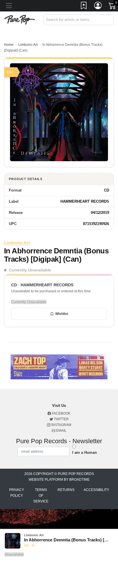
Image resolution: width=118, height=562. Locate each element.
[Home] (19, 19)
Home (8, 45)
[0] (112, 7)
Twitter (61, 419)
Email (60, 431)
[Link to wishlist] (84, 6)
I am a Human (84, 452)
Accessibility (96, 490)
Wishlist (61, 314)
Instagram (60, 425)
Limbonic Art (28, 45)
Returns (66, 490)
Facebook (60, 413)
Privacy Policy (16, 493)
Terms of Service (40, 495)
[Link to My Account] (98, 6)
